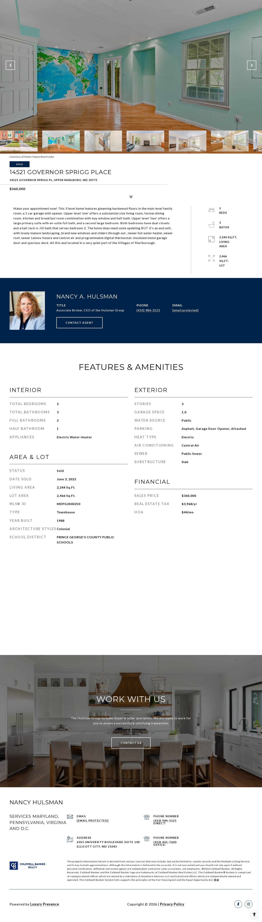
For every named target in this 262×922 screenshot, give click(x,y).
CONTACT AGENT (79, 322)
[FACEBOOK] (238, 904)
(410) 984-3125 (148, 310)
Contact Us (131, 742)
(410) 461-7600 (164, 842)
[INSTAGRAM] (248, 904)
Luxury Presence (44, 904)
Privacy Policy (172, 904)
